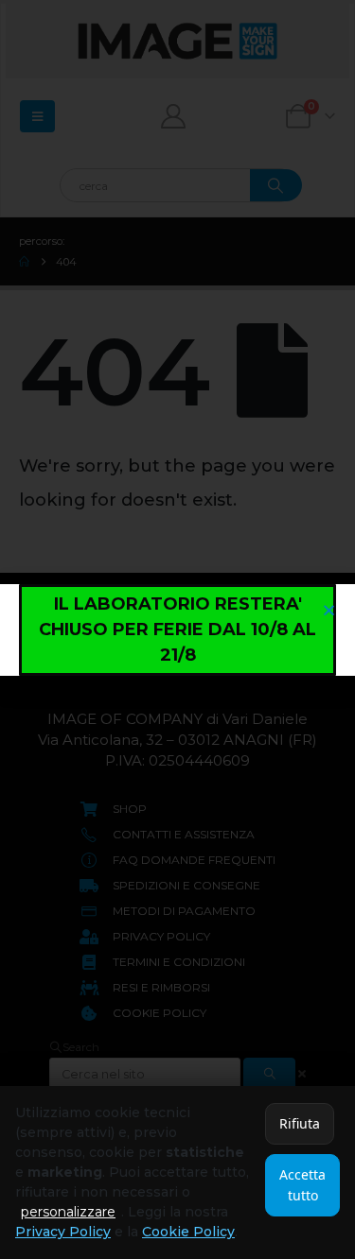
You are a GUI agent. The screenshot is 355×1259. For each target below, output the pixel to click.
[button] (329, 610)
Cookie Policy (188, 1231)
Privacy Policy (63, 1231)
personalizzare (68, 1211)
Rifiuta (299, 1123)
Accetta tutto (302, 1184)
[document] (177, 629)
